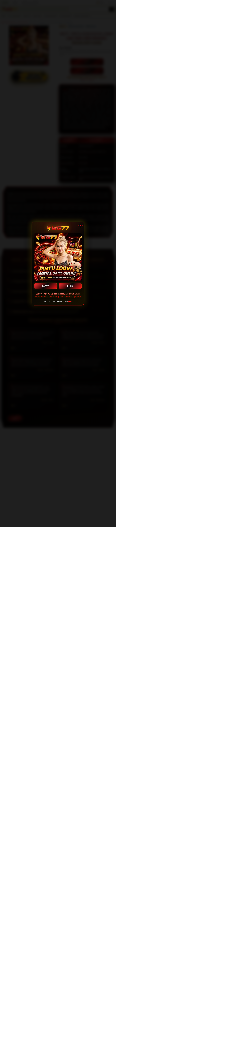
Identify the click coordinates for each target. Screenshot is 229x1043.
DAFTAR (45, 286)
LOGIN (70, 286)
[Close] (80, 226)
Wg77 (70, 301)
